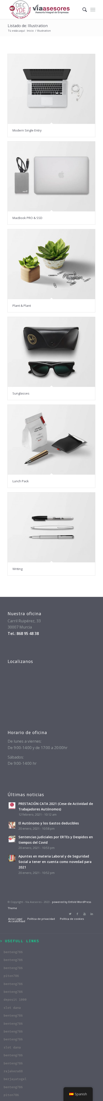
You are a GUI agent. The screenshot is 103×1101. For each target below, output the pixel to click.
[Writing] (51, 527)
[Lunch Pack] (51, 440)
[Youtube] (84, 913)
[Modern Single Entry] (51, 89)
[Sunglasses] (51, 352)
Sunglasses (20, 393)
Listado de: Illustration (28, 25)
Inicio (30, 30)
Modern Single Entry (27, 130)
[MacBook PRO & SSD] (51, 176)
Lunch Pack (20, 481)
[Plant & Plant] (51, 264)
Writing (17, 569)
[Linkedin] (91, 913)
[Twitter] (70, 913)
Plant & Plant (21, 305)
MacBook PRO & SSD (27, 218)
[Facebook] (77, 913)
